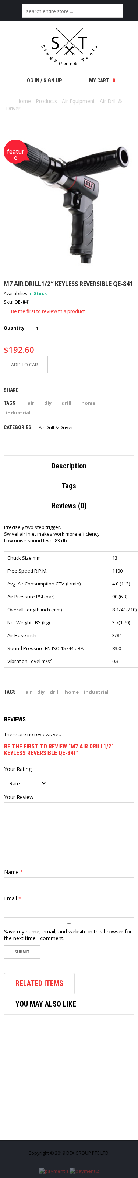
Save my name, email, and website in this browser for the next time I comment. (68, 935)
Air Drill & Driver (56, 427)
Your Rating (18, 769)
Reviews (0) (69, 505)
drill (66, 403)
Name (13, 872)
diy (48, 403)
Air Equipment (78, 101)
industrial (18, 412)
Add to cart (25, 364)
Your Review (18, 797)
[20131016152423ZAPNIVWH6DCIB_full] (69, 203)
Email (12, 898)
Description (69, 465)
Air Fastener (34, 1128)
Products (46, 101)
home (88, 403)
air (31, 403)
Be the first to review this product (48, 311)
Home (23, 101)
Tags (69, 485)
